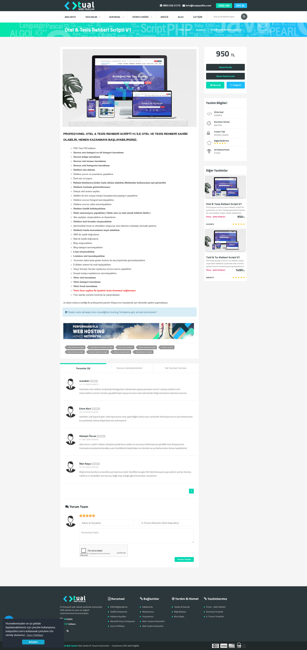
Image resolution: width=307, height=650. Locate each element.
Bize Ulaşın (179, 616)
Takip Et (236, 85)
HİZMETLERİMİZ (140, 17)
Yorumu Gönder (184, 559)
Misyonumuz (148, 611)
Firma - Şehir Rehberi (216, 606)
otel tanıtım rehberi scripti (101, 347)
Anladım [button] (33, 642)
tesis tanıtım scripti (144, 351)
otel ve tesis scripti (122, 351)
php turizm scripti (75, 351)
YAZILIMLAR (91, 17)
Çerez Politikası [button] (35, 635)
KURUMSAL (114, 17)
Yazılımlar (201, 29)
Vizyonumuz (148, 616)
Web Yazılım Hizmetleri (152, 626)
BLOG (181, 17)
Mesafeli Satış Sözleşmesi (122, 621)
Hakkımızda (147, 606)
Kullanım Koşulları (118, 616)
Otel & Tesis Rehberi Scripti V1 (226, 29)
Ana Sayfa (185, 29)
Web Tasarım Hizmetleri (153, 621)
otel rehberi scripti (76, 347)
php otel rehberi (126, 347)
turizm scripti (167, 347)
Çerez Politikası (117, 626)
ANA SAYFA (70, 17)
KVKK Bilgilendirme (118, 606)
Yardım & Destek (182, 606)
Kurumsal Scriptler (214, 611)
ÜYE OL (240, 6)
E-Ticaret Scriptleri (215, 616)
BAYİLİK (164, 17)
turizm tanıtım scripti (98, 351)
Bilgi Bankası (180, 611)
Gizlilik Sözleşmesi (118, 611)
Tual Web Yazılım (69, 645)
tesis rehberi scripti (147, 347)
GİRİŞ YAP (224, 6)
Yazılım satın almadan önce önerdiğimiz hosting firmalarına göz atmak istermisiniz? (112, 312)
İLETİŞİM (197, 17)
